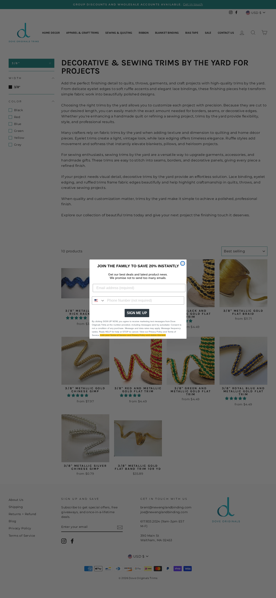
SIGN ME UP (137, 313)
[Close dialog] (182, 263)
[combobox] (98, 300)
